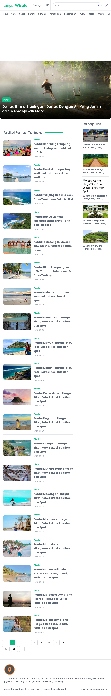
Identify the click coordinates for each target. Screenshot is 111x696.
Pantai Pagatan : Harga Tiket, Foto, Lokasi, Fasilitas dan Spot (52, 422)
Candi (22, 13)
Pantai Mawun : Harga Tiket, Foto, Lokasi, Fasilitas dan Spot (53, 347)
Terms (47, 689)
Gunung (42, 13)
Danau (31, 13)
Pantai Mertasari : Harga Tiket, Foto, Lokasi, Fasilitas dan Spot (52, 523)
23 (14, 648)
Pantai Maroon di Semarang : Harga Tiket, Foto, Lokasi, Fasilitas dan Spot (53, 599)
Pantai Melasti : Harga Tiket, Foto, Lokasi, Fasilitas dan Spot (53, 372)
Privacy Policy (34, 689)
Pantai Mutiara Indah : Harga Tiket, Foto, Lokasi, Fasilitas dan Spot (53, 473)
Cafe (13, 13)
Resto (91, 13)
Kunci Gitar (58, 689)
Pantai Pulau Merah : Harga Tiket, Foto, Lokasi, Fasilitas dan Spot (52, 397)
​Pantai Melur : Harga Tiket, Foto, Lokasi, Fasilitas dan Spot (52, 296)
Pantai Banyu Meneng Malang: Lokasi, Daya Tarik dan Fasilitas (52, 221)
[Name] (98, 5)
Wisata (101, 13)
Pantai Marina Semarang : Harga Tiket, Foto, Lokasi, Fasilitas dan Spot (51, 624)
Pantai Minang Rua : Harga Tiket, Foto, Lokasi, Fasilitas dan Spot (52, 321)
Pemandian (55, 13)
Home (5, 13)
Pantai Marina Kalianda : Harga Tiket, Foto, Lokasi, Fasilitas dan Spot (51, 573)
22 (6, 648)
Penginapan (70, 13)
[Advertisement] (55, 39)
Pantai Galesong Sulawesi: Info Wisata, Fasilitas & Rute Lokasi (53, 246)
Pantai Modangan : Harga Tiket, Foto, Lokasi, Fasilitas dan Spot (52, 498)
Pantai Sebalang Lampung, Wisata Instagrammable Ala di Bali (53, 148)
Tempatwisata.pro (97, 689)
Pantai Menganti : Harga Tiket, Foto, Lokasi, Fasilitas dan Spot (52, 447)
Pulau (82, 13)
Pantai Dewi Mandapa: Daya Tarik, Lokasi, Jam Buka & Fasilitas (53, 173)
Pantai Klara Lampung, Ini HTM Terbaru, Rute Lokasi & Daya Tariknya (52, 271)
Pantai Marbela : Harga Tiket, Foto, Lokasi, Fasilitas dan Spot (52, 548)
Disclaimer (18, 689)
